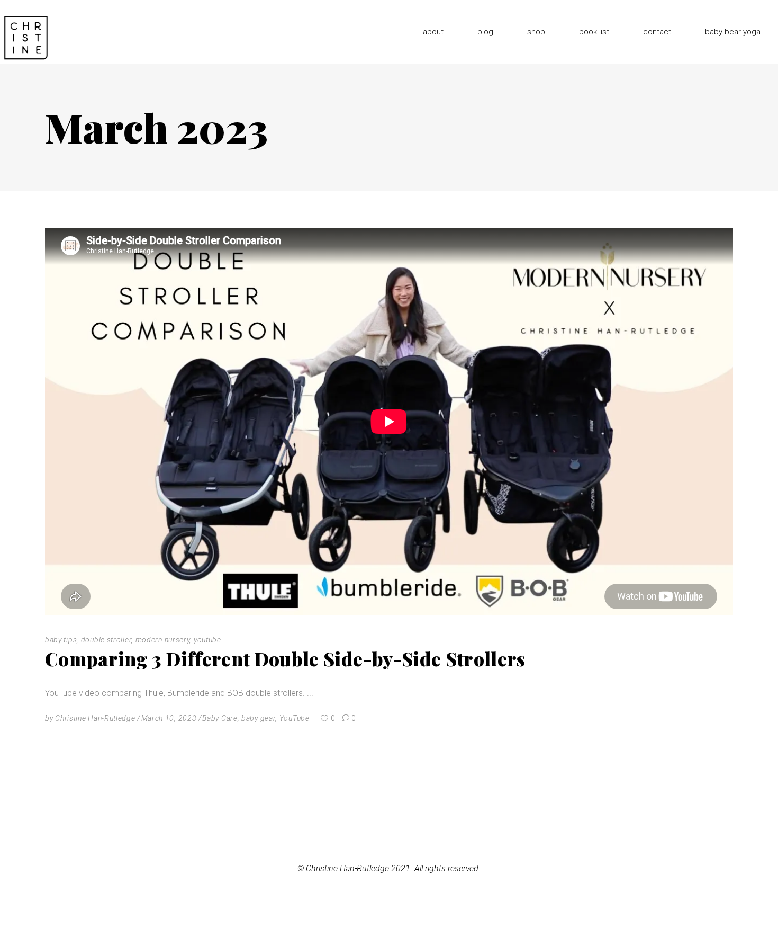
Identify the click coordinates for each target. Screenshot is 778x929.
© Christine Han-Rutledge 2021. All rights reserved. (389, 868)
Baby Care (219, 718)
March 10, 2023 (169, 718)
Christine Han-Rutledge (95, 718)
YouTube (294, 718)
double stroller (106, 640)
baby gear (258, 718)
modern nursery (162, 640)
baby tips (61, 640)
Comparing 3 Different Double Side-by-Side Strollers (285, 658)
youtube (207, 640)
